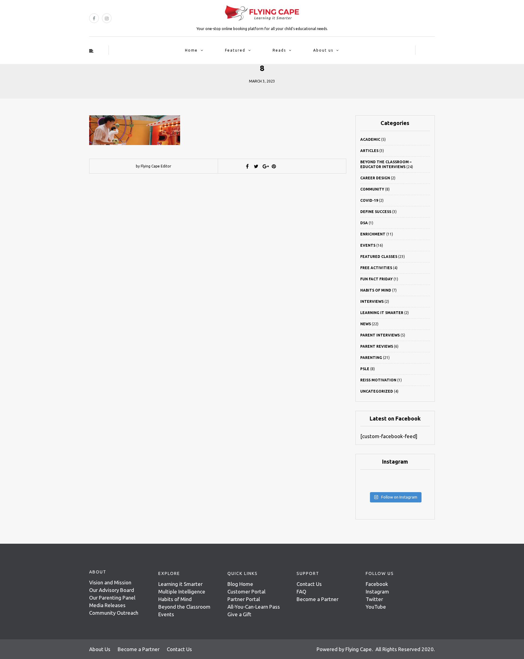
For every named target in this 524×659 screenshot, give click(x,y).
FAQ (301, 591)
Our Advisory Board (111, 590)
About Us (99, 649)
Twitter (374, 599)
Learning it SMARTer (381, 313)
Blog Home (240, 584)
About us (323, 50)
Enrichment (372, 234)
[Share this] (247, 166)
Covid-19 (369, 200)
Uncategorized (376, 391)
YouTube (376, 607)
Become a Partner (317, 599)
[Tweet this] (256, 166)
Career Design (375, 178)
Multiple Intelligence (181, 591)
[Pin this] (273, 166)
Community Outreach (113, 613)
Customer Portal (246, 591)
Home (191, 50)
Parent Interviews (380, 335)
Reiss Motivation (378, 380)
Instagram (377, 591)
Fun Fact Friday (376, 279)
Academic (370, 139)
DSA (364, 223)
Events (367, 245)
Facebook (377, 584)
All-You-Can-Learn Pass (253, 607)
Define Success (375, 212)
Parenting (371, 358)
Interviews (372, 301)
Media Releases (107, 605)
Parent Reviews (376, 346)
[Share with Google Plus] (265, 166)
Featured (235, 50)
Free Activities (376, 268)
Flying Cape (358, 649)
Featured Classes (378, 257)
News (365, 324)
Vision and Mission (110, 582)
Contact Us (309, 584)
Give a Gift (239, 614)
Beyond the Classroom (184, 607)
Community (372, 189)
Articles (369, 151)
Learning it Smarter (180, 584)
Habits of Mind (375, 290)
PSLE (364, 369)
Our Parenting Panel (112, 597)
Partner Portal (243, 599)
